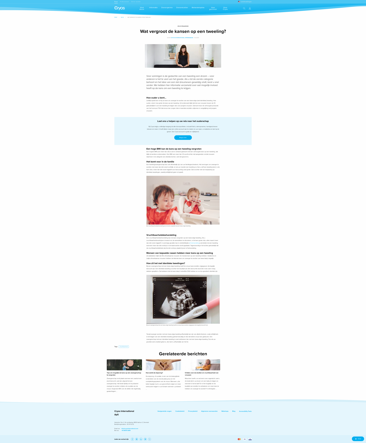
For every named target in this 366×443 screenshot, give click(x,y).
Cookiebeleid (179, 411)
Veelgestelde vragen (164, 411)
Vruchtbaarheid (124, 346)
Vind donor (141, 8)
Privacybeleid (192, 411)
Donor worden (136, 1)
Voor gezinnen (213, 8)
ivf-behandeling (194, 243)
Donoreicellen (182, 7)
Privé (116, 1)
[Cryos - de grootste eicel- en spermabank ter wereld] (119, 8)
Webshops (224, 411)
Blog (122, 17)
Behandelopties (198, 7)
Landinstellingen (246, 1)
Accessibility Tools (245, 411)
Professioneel (124, 1)
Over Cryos (225, 8)
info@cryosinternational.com (129, 428)
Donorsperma (167, 7)
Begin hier (183, 138)
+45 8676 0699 (125, 430)
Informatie (153, 7)
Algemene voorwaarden (209, 411)
